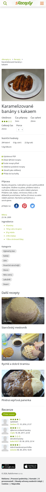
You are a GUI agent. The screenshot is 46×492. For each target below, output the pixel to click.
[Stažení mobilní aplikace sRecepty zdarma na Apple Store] (30, 466)
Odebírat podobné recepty (14, 167)
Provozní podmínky (19, 478)
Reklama (5, 478)
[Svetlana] (5, 422)
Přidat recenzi (8, 414)
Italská (5, 256)
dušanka (13, 450)
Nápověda (15, 484)
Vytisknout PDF (10, 156)
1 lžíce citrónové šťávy (14, 239)
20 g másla (10, 232)
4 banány (9, 225)
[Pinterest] (24, 205)
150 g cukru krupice (14, 229)
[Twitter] (32, 205)
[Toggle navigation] (41, 3)
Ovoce (5, 270)
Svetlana (13, 424)
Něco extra (7, 275)
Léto (5, 260)
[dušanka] (5, 447)
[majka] (5, 430)
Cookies (5, 484)
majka (12, 433)
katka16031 (14, 441)
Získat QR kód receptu (12, 160)
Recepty (17, 59)
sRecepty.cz (6, 59)
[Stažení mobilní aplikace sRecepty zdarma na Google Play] (8, 466)
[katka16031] (5, 439)
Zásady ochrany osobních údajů (28, 481)
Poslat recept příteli (11, 163)
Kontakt (32, 478)
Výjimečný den (9, 251)
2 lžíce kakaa (11, 236)
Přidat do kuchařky (11, 173)
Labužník (6, 279)
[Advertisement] (23, 31)
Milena (4, 215)
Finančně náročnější (11, 265)
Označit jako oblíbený (12, 170)
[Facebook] (16, 205)
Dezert (6, 284)
